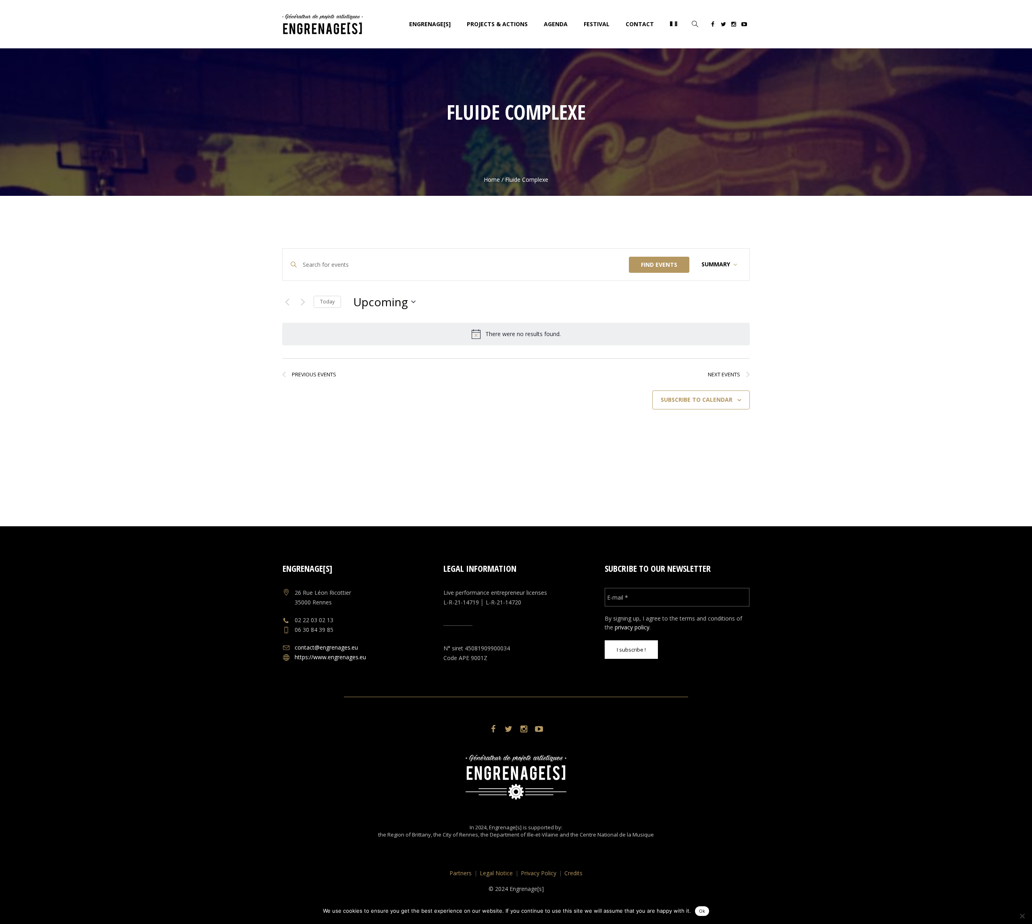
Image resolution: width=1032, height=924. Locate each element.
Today (327, 301)
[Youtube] (744, 25)
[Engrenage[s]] (516, 777)
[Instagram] (734, 25)
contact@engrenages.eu (326, 647)
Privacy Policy (538, 873)
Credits (573, 873)
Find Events (659, 264)
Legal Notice (496, 873)
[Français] (673, 24)
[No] (1022, 916)
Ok (702, 911)
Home (492, 179)
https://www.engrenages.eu (330, 657)
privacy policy (632, 627)
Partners (460, 873)
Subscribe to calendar (696, 399)
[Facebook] (713, 25)
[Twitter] (723, 25)
